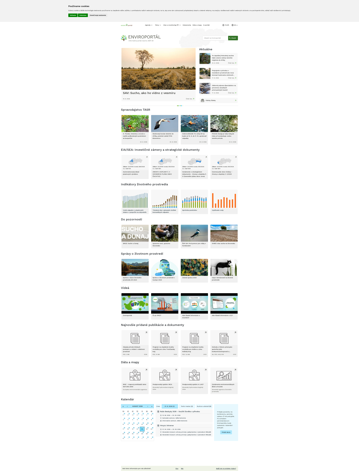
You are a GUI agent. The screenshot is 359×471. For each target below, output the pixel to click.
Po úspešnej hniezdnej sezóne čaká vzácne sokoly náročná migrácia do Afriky (223, 58)
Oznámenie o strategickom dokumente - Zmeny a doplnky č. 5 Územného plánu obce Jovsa (194, 174)
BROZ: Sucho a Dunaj (130, 243)
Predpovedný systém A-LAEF (193, 384)
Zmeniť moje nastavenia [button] (98, 15)
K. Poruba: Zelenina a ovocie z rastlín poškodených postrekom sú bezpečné (134, 136)
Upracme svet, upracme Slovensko (161, 245)
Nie (182, 468)
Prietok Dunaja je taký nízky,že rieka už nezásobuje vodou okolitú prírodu (223, 136)
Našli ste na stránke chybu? (226, 468)
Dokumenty (187, 25)
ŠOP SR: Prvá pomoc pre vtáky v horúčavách (194, 245)
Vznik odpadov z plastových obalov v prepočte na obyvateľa (134, 211)
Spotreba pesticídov (189, 210)
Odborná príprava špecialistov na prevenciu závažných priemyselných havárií (224, 88)
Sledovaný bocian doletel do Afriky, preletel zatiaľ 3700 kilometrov (163, 136)
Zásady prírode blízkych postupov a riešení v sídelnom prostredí (134, 349)
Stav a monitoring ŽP (171, 25)
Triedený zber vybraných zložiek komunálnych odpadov (164, 211)
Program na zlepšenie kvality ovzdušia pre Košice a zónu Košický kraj (192, 349)
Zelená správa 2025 (189, 278)
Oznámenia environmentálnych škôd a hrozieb (223, 386)
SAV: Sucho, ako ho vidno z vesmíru (149, 93)
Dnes (158, 406)
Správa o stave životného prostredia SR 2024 (132, 279)
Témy (157, 25)
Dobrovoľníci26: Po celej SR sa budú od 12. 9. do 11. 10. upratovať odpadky (194, 136)
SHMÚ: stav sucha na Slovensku (223, 243)
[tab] (170, 406)
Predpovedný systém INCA (162, 384)
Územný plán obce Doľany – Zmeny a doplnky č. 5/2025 (222, 173)
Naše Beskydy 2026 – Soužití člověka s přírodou (180, 411)
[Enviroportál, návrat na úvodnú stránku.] (126, 25)
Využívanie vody (217, 210)
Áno (177, 468)
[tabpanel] (184, 423)
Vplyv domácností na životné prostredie (222, 279)
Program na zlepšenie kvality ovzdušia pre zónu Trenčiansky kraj (164, 349)
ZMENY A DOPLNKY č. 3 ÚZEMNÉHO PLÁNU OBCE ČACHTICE (162, 174)
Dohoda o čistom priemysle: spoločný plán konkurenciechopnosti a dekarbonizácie (222, 349)
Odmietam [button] (82, 15)
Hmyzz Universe (167, 425)
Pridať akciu (226, 432)
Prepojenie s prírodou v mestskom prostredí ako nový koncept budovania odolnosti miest (223, 73)
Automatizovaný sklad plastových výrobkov (131, 173)
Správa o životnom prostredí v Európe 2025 (164, 279)
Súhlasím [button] (73, 15)
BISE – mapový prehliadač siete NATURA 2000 (134, 386)
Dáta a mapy (197, 25)
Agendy (147, 25)
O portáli (206, 25)
